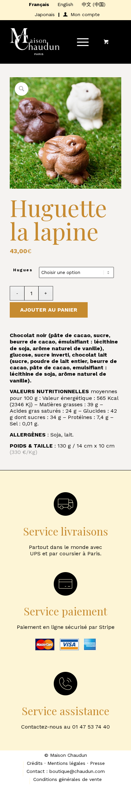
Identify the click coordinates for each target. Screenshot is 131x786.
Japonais (45, 14)
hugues (22, 270)
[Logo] (54, 41)
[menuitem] (39, 5)
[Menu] (79, 41)
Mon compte (85, 14)
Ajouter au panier (48, 310)
